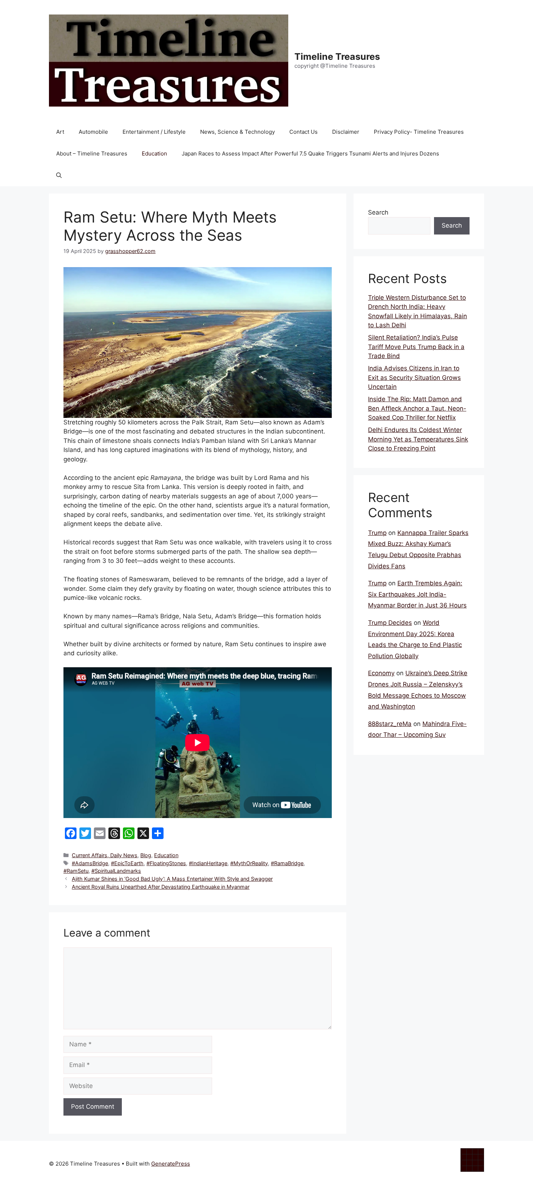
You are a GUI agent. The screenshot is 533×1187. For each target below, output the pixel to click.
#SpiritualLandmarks (116, 871)
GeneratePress (170, 1163)
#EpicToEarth (127, 863)
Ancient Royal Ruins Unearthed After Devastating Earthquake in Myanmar (160, 887)
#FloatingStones (166, 863)
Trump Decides (390, 622)
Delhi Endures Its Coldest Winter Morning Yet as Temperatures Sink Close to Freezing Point (418, 439)
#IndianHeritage (208, 863)
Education (154, 153)
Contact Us (303, 131)
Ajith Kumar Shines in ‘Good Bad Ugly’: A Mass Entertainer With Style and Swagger (172, 879)
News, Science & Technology (237, 131)
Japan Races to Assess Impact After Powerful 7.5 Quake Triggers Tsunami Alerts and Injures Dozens (310, 153)
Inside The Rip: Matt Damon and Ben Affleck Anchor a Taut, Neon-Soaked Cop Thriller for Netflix (417, 408)
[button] (59, 175)
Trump (377, 532)
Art (60, 131)
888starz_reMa (390, 723)
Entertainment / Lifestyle (154, 131)
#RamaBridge (287, 863)
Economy (381, 673)
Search (378, 212)
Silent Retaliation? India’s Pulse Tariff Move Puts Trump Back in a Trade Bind (416, 347)
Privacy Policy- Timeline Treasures (419, 131)
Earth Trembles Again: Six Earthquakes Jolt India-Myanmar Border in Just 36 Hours (417, 594)
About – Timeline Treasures (91, 153)
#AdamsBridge (90, 863)
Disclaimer (345, 131)
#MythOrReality (249, 863)
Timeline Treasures (337, 56)
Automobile (93, 131)
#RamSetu (75, 871)
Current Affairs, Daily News (104, 855)
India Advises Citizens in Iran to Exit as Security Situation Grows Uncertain (414, 377)
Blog (145, 855)
